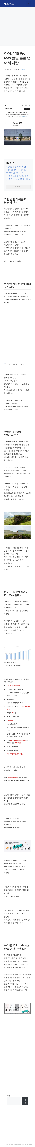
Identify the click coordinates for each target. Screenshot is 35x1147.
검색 (8, 1096)
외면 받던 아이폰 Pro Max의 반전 (16, 167)
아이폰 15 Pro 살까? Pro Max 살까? (17, 176)
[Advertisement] (17, 25)
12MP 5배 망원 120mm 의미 (14, 173)
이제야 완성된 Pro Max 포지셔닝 (16, 170)
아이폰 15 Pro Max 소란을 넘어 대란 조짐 (18, 180)
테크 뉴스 (9, 3)
